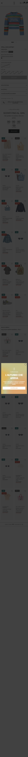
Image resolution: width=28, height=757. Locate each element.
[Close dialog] (25, 364)
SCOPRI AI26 (13, 388)
